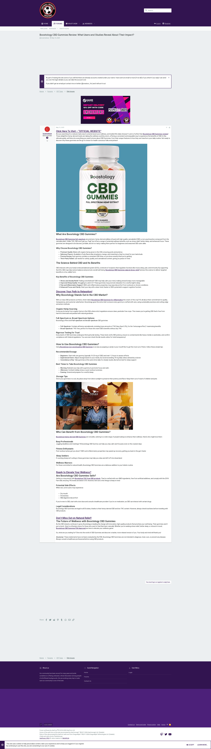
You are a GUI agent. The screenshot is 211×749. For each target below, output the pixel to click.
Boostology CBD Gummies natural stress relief (122, 270)
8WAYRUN (66, 738)
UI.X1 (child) (48, 724)
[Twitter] (166, 734)
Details (101, 732)
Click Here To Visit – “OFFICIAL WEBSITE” (78, 131)
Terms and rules (141, 724)
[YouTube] (169, 734)
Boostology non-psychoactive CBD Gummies (76, 347)
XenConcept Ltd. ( (93, 732)
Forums (86, 677)
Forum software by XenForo (57, 730)
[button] (50, 24)
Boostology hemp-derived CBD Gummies (71, 437)
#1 (169, 127)
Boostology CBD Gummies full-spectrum (70, 239)
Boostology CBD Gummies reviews (155, 134)
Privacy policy (151, 724)
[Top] (167, 724)
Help (158, 724)
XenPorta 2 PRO (44, 738)
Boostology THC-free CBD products (87, 478)
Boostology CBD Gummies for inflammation (107, 300)
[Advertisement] (105, 56)
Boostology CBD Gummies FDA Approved (71, 528)
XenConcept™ (75, 732)
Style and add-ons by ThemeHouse (51, 736)
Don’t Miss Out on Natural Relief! (74, 518)
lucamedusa (45, 38)
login (130, 672)
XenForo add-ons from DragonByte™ (69, 734)
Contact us (87, 681)
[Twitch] (162, 734)
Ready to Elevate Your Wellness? (73, 472)
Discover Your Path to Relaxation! (74, 291)
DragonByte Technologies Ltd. (99, 734)
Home (86, 672)
